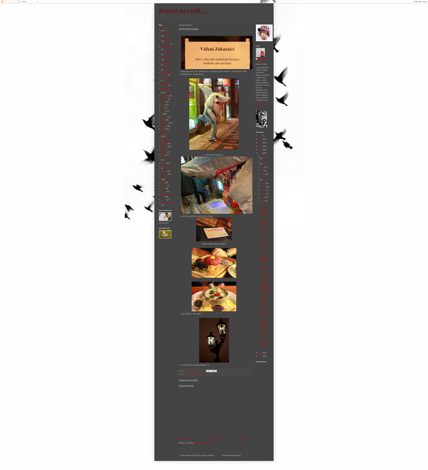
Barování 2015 (166, 62)
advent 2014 (165, 34)
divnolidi (164, 99)
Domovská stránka (214, 438)
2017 (260, 143)
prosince (263, 156)
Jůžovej (263, 244)
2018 (260, 139)
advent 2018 (165, 44)
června (263, 183)
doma (163, 102)
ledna (263, 201)
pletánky (164, 147)
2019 (260, 136)
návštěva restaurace (196, 374)
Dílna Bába (264, 310)
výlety (163, 200)
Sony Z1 (164, 174)
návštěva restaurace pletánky (164, 141)
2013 (260, 353)
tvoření (163, 191)
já (161, 114)
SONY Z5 (164, 177)
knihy (163, 120)
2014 (260, 153)
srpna (263, 174)
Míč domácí (264, 215)
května (263, 187)
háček (163, 111)
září (262, 171)
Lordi (262, 235)
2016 (260, 146)
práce (163, 155)
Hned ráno (264, 306)
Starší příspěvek (243, 438)
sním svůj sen (166, 166)
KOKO (263, 226)
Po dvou (263, 316)
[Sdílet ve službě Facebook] (213, 371)
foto (162, 108)
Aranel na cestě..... (184, 10)
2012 (260, 356)
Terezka (164, 185)
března (263, 194)
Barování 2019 (166, 78)
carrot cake (264, 248)
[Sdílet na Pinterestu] (216, 371)
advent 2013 (165, 28)
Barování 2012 (166, 47)
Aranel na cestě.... (262, 60)
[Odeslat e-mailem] (207, 371)
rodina (163, 163)
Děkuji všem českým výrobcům (264, 286)
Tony (163, 188)
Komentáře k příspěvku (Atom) (205, 443)
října (262, 167)
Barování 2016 (166, 68)
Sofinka (164, 171)
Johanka (164, 117)
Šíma (163, 182)
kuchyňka (164, 123)
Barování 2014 (166, 57)
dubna (263, 190)
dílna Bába (165, 96)
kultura (186, 374)
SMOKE (263, 313)
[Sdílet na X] (211, 371)
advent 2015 (165, 39)
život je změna (166, 203)
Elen (162, 105)
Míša (163, 129)
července (264, 178)
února (263, 197)
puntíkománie (166, 158)
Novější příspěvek (185, 438)
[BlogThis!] (209, 371)
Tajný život (264, 297)
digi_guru (217, 455)
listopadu (264, 162)
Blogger (244, 455)
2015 (260, 149)
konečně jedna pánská (263, 220)
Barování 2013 (166, 52)
